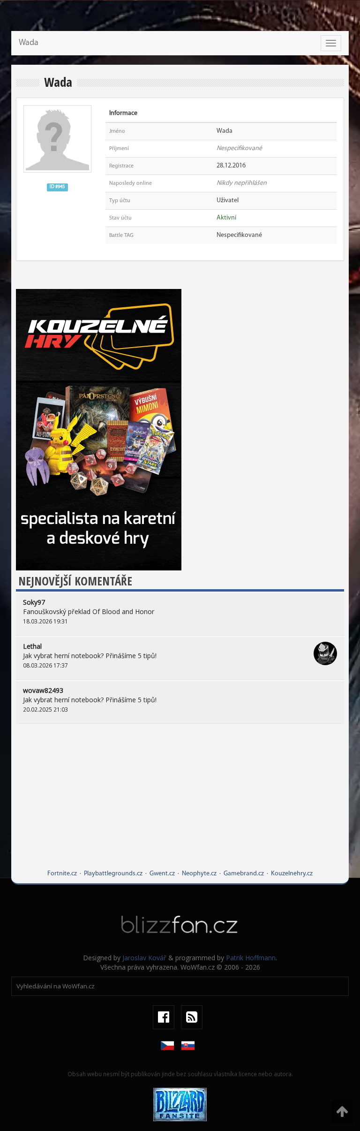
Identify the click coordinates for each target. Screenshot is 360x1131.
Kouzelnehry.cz (292, 873)
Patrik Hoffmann (251, 957)
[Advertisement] (180, 803)
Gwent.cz (162, 873)
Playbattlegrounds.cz (113, 873)
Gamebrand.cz (244, 873)
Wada (28, 43)
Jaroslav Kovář (144, 957)
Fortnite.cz (62, 873)
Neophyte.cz (199, 873)
